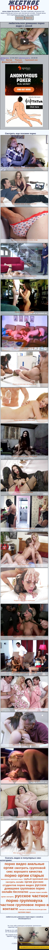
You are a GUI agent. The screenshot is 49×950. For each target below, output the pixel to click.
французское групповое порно (12, 879)
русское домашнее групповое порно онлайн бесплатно (24, 888)
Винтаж (9, 60)
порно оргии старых (24, 875)
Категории (20, 18)
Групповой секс (31, 60)
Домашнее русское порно (12, 62)
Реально (18, 60)
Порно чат (29, 18)
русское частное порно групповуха (27, 898)
